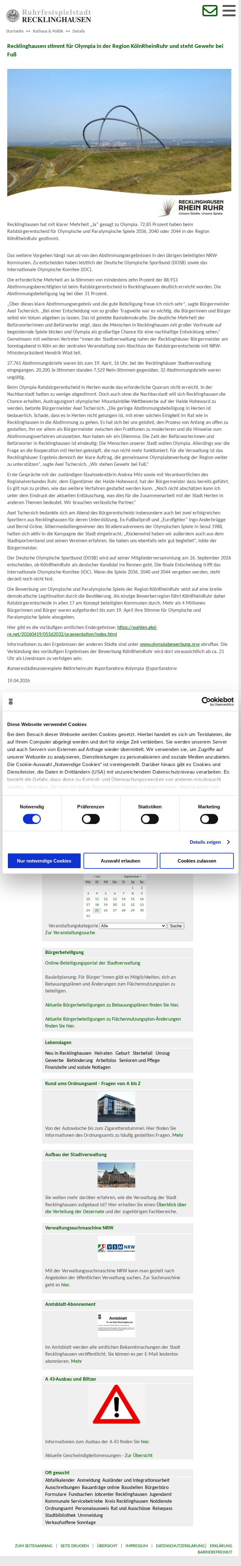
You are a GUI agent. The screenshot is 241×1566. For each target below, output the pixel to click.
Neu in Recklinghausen (68, 1053)
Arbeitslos (106, 1060)
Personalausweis (92, 1508)
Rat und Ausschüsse (130, 1508)
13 (115, 899)
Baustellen (132, 1487)
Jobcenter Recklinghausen (120, 1494)
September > (133, 876)
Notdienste (161, 1501)
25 (97, 910)
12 (106, 899)
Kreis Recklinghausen (126, 1501)
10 (88, 899)
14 (124, 899)
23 (142, 905)
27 (115, 910)
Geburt (122, 1053)
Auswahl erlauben (120, 860)
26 (106, 910)
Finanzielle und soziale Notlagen (77, 1067)
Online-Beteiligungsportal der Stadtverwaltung (92, 963)
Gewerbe (54, 1060)
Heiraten (103, 1053)
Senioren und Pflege (139, 1060)
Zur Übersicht (139, 1455)
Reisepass (162, 1508)
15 (133, 899)
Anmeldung (88, 1480)
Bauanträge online (101, 1487)
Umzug (163, 1053)
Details (78, 31)
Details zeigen (205, 842)
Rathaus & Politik (48, 31)
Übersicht (107, 1546)
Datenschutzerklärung (180, 1546)
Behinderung (80, 1060)
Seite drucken (75, 1546)
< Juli (96, 876)
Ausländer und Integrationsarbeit (135, 1480)
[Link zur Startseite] (48, 20)
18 (97, 905)
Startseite (15, 31)
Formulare (56, 1494)
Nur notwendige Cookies (44, 860)
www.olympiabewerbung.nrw (170, 644)
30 (142, 910)
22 (133, 905)
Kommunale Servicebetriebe (74, 1501)
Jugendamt (160, 1494)
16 (142, 899)
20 (115, 905)
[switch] (91, 819)
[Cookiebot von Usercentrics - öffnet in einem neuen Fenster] (206, 701)
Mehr (178, 1135)
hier (65, 1285)
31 (88, 916)
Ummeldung (90, 1515)
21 (124, 905)
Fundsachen (81, 1494)
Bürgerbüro (157, 1487)
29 (133, 910)
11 (97, 899)
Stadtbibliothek (60, 1515)
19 (106, 905)
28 (124, 910)
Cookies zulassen (197, 860)
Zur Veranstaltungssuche (70, 932)
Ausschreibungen (62, 1487)
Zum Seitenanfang (33, 1546)
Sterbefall (143, 1053)
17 (88, 905)
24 (88, 910)
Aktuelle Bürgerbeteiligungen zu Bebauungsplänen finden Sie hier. (112, 1005)
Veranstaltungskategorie (73, 926)
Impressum (137, 1546)
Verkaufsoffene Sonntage (70, 1522)
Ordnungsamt (59, 1508)
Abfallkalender (60, 1480)
